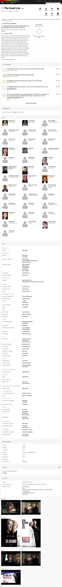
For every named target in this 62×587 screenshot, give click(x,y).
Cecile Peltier (25, 434)
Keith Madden (25, 371)
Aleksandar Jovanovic (14, 130)
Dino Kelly (30, 148)
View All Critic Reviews (31, 103)
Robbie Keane (25, 418)
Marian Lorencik (12, 185)
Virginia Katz (25, 376)
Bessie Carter (12, 139)
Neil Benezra (25, 323)
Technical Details (6, 441)
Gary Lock (24, 351)
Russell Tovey (12, 212)
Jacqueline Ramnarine (53, 148)
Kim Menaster (25, 427)
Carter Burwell (25, 312)
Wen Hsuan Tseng (26, 334)
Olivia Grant (25, 366)
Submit (44, 1)
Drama (6, 33)
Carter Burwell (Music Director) (17, 27)
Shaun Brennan (26, 331)
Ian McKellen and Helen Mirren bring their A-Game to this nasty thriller (24, 80)
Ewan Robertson (26, 346)
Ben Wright (25, 413)
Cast (3, 117)
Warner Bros (25, 280)
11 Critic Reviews (6, 64)
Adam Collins (25, 411)
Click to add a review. (17, 112)
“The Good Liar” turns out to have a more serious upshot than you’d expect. (26, 69)
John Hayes (25, 325)
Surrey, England (25, 491)
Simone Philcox (26, 383)
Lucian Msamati (32, 175)
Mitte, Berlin (25, 494)
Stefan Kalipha (32, 221)
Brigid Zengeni (31, 139)
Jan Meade (24, 426)
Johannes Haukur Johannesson (13, 167)
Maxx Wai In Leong (26, 429)
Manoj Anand (51, 175)
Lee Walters (25, 307)
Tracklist (4, 467)
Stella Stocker (51, 221)
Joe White (24, 402)
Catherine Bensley (26, 365)
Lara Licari (24, 381)
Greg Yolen (24, 257)
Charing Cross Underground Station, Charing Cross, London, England (37, 489)
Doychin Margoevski (27, 395)
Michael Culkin (12, 194)
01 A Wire (4, 473)
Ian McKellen (13, 23)
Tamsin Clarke (25, 348)
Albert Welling (51, 120)
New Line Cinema (26, 262)
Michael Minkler (26, 329)
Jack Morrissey (25, 267)
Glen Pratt (24, 423)
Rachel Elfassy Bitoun (27, 432)
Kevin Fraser (25, 302)
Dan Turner (25, 275)
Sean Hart (50, 212)
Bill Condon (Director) (9, 26)
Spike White (12, 221)
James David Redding (27, 321)
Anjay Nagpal (25, 266)
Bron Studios (25, 259)
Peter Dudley (25, 435)
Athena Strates (52, 130)
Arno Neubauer (25, 273)
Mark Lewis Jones (32, 185)
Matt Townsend (52, 185)
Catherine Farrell (26, 393)
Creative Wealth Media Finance (30, 260)
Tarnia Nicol (25, 340)
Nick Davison (12, 203)
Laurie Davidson (52, 166)
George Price (25, 353)
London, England (26, 486)
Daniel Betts (12, 148)
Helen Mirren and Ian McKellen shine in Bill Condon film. (20, 74)
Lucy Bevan (25, 360)
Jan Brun (24, 301)
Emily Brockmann (26, 363)
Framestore (25, 404)
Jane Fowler (11, 157)
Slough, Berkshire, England (28, 492)
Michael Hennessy (32, 194)
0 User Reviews (6, 108)
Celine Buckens (52, 139)
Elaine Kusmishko (26, 338)
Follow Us (50, 1)
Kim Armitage (25, 289)
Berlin (23, 488)
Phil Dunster (31, 203)
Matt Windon (25, 304)
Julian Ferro (31, 166)
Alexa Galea (25, 388)
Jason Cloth (25, 269)
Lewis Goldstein (26, 327)
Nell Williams (51, 194)
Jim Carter (50, 157)
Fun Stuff (4, 478)
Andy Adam (24, 400)
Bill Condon (25, 250)
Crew (3, 244)
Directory (39, 1)
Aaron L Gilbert (26, 264)
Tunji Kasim (11, 231)
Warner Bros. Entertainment (29, 281)
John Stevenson (26, 344)
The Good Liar (12, 8)
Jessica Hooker (25, 414)
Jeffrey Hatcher (26, 286)
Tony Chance (25, 355)
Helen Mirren (6, 23)
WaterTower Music (26, 314)
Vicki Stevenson (26, 342)
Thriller (10, 33)
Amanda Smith (32, 130)
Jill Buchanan (31, 157)
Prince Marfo (51, 203)
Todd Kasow (25, 316)
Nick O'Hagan (25, 270)
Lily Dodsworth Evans (14, 175)
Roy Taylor (24, 409)
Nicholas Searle (26, 291)
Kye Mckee (24, 417)
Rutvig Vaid (31, 212)
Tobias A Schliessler (27, 296)
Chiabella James (26, 298)
